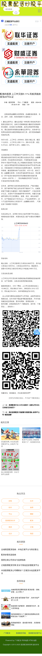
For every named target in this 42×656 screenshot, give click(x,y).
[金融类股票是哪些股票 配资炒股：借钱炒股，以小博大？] (5, 591)
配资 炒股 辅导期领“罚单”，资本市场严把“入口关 (25, 598)
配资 (31, 520)
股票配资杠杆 (10, 520)
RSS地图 (25, 640)
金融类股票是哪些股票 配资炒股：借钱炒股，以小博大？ (25, 590)
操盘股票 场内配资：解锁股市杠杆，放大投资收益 (25, 607)
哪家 (31, 514)
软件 (10, 507)
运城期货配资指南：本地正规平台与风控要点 (19, 549)
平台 (10, 514)
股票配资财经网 (26, 644)
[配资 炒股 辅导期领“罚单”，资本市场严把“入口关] (5, 599)
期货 (31, 533)
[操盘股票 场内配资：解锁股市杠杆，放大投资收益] (5, 607)
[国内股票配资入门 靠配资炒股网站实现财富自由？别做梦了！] (5, 615)
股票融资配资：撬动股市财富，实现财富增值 (25, 623)
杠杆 (31, 501)
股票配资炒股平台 (35, 633)
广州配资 (7, 633)
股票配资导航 (21, 633)
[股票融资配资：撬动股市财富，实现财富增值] (5, 624)
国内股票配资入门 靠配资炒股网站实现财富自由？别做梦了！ (25, 615)
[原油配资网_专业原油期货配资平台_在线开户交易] (10, 433)
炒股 (10, 501)
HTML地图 (33, 640)
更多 (37, 21)
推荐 (31, 507)
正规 (31, 527)
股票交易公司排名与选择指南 (13, 559)
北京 (10, 533)
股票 (10, 527)
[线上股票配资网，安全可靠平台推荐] (10, 459)
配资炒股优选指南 (8, 554)
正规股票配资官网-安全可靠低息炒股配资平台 (20, 565)
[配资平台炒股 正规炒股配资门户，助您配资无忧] (31, 432)
